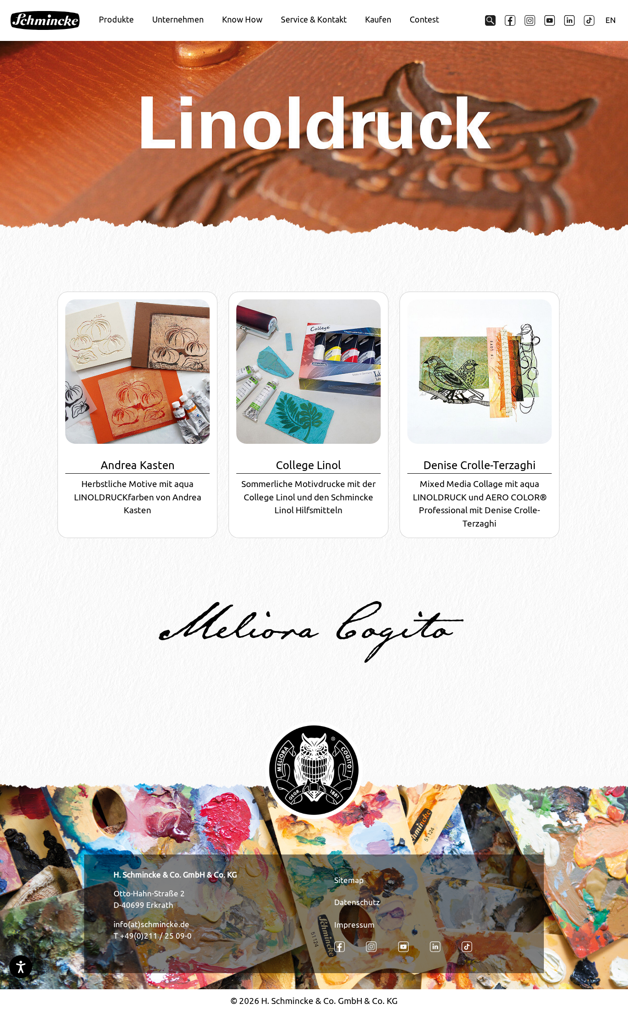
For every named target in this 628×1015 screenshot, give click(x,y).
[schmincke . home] (45, 20)
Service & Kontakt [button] (314, 19)
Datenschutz (357, 902)
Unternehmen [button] (178, 19)
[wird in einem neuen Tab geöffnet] (510, 20)
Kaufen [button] (378, 19)
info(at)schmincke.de (151, 924)
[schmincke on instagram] (530, 20)
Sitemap (349, 880)
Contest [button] (424, 19)
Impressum (354, 924)
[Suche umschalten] (490, 20)
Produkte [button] (116, 19)
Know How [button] (242, 19)
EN (610, 20)
